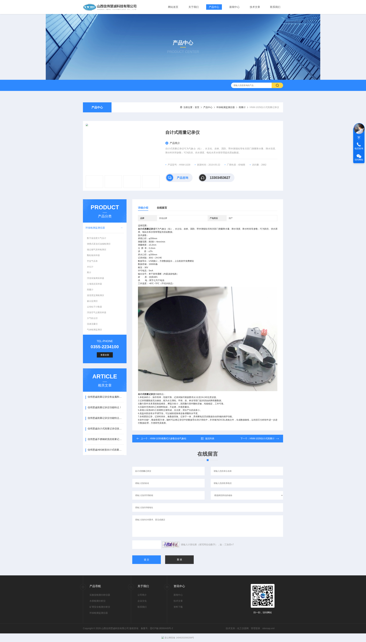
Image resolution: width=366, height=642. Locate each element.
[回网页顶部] (358, 138)
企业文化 (142, 601)
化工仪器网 (243, 628)
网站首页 (173, 7)
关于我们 (193, 7)
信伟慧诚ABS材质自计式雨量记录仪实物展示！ (106, 449)
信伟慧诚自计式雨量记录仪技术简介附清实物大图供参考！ (106, 428)
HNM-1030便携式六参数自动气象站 (168, 438)
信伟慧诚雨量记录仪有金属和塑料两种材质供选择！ (106, 397)
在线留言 (162, 207)
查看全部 (105, 355)
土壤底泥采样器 (94, 284)
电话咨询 (359, 148)
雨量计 (242, 107)
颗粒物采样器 (93, 255)
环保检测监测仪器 (225, 107)
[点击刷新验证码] (170, 545)
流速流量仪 (92, 324)
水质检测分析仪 (97, 601)
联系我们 (275, 7)
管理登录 (255, 628)
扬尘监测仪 (92, 301)
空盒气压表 (92, 261)
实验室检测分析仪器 (99, 595)
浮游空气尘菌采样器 (96, 312)
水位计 (90, 266)
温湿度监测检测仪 (95, 295)
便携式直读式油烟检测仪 (99, 244)
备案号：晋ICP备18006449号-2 (157, 628)
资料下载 (178, 607)
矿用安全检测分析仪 (99, 607)
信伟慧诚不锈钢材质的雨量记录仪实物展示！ (106, 439)
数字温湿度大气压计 (96, 238)
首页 (197, 107)
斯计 (89, 272)
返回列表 (209, 438)
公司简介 (142, 595)
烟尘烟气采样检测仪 (96, 249)
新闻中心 (234, 7)
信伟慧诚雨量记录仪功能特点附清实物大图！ (106, 418)
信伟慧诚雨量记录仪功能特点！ (105, 407)
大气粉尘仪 (92, 318)
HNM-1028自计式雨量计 (262, 438)
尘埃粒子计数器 (94, 306)
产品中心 (214, 7)
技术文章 (255, 7)
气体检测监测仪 (94, 329)
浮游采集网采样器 (95, 278)
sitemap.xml (268, 628)
